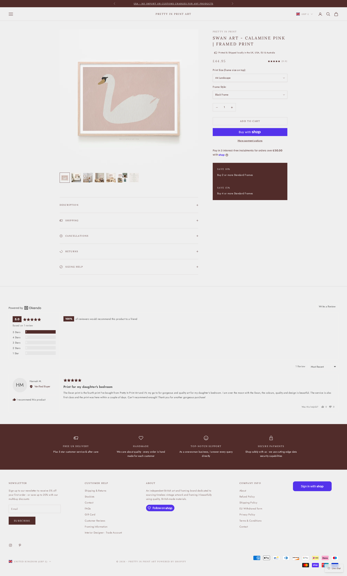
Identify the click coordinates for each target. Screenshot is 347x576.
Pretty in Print (225, 31)
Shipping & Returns (95, 490)
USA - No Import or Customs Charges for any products (173, 3)
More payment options (250, 140)
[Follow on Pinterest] (20, 545)
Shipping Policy (248, 502)
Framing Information (96, 526)
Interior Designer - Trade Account (103, 532)
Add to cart (250, 121)
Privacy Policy (247, 514)
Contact (89, 502)
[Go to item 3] (88, 178)
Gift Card (90, 514)
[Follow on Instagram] (10, 545)
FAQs (88, 508)
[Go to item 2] (76, 178)
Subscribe (22, 520)
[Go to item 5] (111, 178)
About (242, 490)
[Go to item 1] (65, 178)
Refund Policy (247, 496)
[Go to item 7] (134, 178)
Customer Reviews (95, 520)
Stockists (90, 496)
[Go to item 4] (99, 178)
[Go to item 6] (122, 178)
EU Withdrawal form (250, 508)
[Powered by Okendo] (25, 308)
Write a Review (327, 306)
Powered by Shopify (171, 561)
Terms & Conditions (250, 520)
